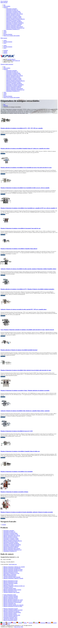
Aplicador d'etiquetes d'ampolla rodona (12, 612)
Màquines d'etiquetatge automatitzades (12, 568)
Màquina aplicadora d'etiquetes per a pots (12, 601)
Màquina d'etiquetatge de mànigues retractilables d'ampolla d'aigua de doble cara (20, 451)
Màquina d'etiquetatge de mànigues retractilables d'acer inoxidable (17, 471)
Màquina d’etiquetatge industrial (10, 597)
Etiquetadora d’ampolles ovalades (13, 16)
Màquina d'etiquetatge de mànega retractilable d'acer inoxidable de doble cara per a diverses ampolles (25, 187)
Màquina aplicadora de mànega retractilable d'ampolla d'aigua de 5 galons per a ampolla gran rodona (25, 148)
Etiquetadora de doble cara (12, 10)
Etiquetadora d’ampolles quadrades (14, 24)
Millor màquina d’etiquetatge (9, 574)
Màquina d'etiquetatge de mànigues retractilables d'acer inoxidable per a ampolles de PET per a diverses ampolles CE (29, 208)
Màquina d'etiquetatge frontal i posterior (12, 589)
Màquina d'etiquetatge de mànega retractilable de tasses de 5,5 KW (17, 431)
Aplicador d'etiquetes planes (9, 588)
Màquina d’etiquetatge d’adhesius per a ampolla (14, 566)
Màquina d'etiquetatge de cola (10, 591)
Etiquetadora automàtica (11, 8)
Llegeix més (3, 134)
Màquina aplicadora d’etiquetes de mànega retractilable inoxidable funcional (19, 350)
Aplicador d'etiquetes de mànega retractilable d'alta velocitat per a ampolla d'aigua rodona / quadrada (25, 410)
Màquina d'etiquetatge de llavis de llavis (12, 602)
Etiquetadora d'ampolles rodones (13, 20)
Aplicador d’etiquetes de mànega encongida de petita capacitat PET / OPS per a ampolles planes (24, 309)
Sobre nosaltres (6, 6)
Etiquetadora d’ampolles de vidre (13, 12)
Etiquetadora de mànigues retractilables (15, 22)
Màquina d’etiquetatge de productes (11, 611)
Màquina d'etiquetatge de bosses (10, 572)
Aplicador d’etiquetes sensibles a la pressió (12, 609)
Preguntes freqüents (7, 34)
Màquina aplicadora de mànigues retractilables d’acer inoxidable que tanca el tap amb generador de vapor (26, 167)
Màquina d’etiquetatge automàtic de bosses (12, 569)
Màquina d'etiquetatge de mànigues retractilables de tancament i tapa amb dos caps (21, 228)
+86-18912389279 (11, 59)
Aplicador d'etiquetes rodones (10, 613)
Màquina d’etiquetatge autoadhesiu (14, 21)
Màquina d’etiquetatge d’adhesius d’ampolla (13, 578)
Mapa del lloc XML (18, 626)
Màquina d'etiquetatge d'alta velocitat (14, 13)
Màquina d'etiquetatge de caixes (10, 580)
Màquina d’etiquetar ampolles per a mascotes (13, 605)
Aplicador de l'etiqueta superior (10, 618)
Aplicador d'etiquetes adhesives (10, 616)
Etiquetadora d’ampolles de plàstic (14, 17)
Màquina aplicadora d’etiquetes (13, 15)
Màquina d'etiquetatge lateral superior (14, 26)
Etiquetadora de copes (8, 584)
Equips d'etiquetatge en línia (9, 594)
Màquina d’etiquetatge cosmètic (10, 583)
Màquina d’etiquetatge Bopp (9, 575)
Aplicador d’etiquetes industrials (10, 596)
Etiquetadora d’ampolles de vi (13, 29)
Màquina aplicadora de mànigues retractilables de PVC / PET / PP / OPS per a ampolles (22, 128)
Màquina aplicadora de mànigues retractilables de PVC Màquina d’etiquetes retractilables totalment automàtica (27, 289)
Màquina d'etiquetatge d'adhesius (13, 25)
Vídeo (4, 30)
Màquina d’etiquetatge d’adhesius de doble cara (14, 585)
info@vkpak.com (16, 60)
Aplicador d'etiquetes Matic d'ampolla (11, 577)
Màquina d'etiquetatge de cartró (10, 582)
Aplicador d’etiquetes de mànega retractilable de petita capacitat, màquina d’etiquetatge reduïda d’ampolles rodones (28, 268)
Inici (4, 4)
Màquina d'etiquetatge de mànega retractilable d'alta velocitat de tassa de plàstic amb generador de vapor (26, 370)
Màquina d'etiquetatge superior (10, 620)
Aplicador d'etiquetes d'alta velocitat (11, 592)
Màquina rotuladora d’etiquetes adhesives (15, 19)
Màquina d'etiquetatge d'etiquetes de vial (15, 28)
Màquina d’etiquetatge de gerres (10, 598)
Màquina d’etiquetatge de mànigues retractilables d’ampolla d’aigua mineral (19, 248)
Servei (4, 33)
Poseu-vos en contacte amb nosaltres (11, 35)
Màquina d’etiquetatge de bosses (10, 608)
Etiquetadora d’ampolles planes (13, 11)
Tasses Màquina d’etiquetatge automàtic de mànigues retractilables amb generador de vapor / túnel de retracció (27, 329)
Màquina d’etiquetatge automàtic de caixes (12, 570)
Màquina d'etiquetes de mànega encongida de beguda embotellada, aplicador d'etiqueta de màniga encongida (27, 512)
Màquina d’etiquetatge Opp (9, 603)
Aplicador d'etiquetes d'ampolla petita (11, 615)
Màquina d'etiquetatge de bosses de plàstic (12, 606)
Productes (5, 7)
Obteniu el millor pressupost (7, 64)
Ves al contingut (4, 1)
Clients (5, 31)
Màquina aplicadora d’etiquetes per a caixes (13, 599)
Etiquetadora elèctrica (8, 587)
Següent (4, 524)
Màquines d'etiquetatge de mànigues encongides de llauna (14, 491)
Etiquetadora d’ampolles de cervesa (11, 573)
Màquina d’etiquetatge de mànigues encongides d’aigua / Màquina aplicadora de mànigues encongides (25, 390)
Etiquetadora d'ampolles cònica (10, 617)
